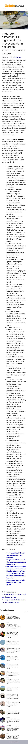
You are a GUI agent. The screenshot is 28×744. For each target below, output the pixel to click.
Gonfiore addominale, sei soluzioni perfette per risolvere (15, 555)
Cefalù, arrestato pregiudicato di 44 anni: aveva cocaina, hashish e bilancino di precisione (13, 704)
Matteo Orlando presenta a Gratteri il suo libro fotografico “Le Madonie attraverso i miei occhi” (13, 681)
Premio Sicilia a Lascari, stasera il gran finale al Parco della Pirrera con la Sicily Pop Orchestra (13, 618)
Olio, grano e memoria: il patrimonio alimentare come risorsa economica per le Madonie (13, 666)
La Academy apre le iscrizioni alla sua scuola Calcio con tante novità (13, 689)
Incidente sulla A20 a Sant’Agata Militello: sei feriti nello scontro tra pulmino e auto (13, 720)
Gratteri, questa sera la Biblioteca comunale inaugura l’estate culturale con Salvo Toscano (13, 712)
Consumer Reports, (17, 139)
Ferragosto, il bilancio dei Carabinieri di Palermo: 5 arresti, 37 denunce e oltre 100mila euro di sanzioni (13, 696)
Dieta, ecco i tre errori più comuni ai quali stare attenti (15, 582)
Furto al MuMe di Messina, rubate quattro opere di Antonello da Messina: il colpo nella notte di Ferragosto (13, 736)
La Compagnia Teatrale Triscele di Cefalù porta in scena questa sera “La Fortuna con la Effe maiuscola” (13, 626)
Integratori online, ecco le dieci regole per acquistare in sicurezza (16, 562)
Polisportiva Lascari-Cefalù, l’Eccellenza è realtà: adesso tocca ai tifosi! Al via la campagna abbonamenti (13, 728)
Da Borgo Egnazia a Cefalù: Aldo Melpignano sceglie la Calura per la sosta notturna (13, 643)
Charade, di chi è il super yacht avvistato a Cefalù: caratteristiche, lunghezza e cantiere (13, 658)
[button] (26, 9)
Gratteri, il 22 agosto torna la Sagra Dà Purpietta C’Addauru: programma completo (13, 674)
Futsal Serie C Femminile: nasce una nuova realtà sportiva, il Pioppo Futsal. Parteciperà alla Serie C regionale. (12, 635)
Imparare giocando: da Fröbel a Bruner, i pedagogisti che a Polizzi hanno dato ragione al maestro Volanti (13, 650)
